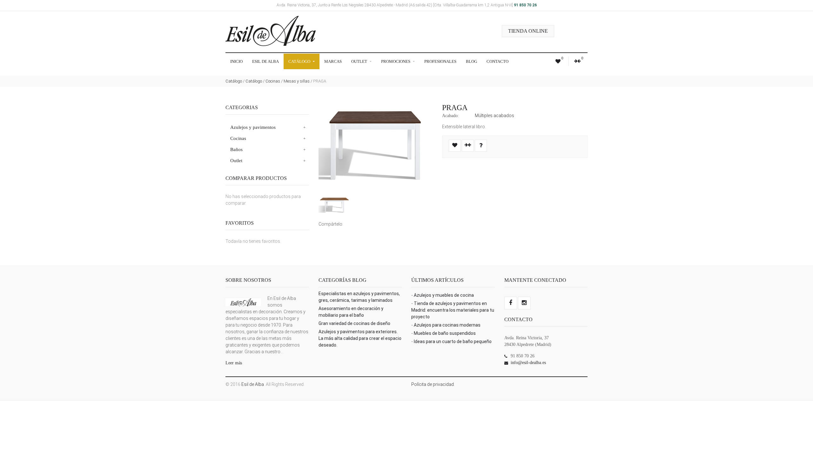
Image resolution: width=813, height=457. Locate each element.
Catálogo (299, 61)
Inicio (236, 61)
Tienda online (528, 31)
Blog (471, 61)
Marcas (333, 61)
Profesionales (440, 61)
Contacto (497, 61)
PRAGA (454, 107)
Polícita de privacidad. (433, 384)
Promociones (396, 61)
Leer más (233, 363)
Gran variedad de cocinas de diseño (354, 323)
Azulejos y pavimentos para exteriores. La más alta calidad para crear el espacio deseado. (360, 338)
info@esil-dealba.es (528, 362)
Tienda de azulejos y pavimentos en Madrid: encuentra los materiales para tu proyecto (452, 310)
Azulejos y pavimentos (253, 127)
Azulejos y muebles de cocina (444, 295)
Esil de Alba (265, 61)
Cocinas (272, 81)
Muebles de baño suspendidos (445, 333)
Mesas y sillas (297, 81)
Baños (236, 149)
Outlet (359, 61)
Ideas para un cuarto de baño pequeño (453, 341)
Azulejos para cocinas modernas (447, 325)
